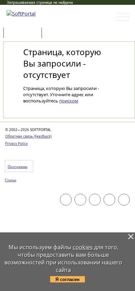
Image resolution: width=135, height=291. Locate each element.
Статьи (58, 33)
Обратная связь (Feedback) (28, 136)
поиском (68, 101)
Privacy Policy (16, 143)
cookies (83, 247)
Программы (24, 33)
